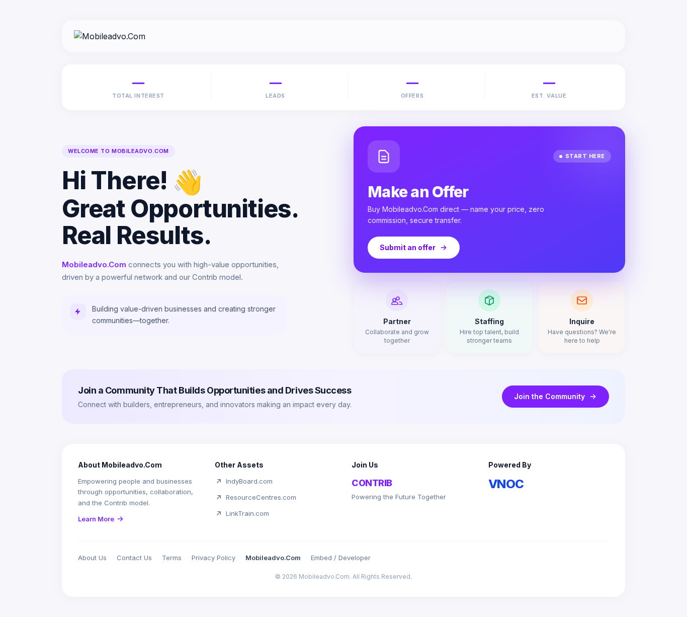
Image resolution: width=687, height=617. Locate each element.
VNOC (506, 484)
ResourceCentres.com (261, 497)
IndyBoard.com (249, 481)
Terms (172, 558)
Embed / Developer (341, 558)
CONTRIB (372, 483)
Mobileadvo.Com (273, 558)
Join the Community (549, 396)
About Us (92, 558)
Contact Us (134, 558)
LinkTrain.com (247, 513)
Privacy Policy (213, 558)
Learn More (96, 519)
